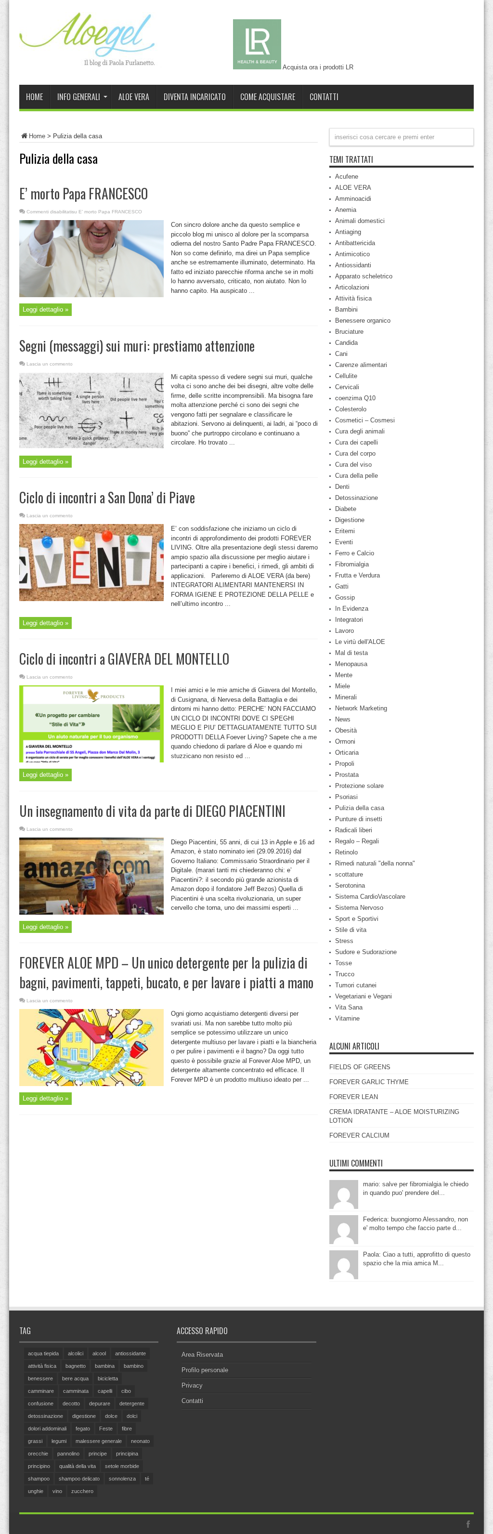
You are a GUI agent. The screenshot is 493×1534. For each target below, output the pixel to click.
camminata (76, 1391)
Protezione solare (359, 785)
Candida (346, 342)
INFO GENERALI (78, 97)
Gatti (342, 586)
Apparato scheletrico (363, 276)
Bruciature (349, 331)
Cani (341, 353)
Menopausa (351, 664)
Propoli (344, 763)
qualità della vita (77, 1466)
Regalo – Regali (357, 841)
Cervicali (347, 387)
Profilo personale (205, 1370)
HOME (34, 97)
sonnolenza (122, 1479)
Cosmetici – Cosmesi (365, 420)
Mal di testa (351, 652)
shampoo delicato (79, 1479)
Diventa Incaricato (195, 97)
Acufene (346, 176)
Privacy (192, 1385)
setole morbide (122, 1466)
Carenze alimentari (361, 364)
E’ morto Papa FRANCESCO (83, 193)
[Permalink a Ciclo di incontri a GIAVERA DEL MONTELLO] (91, 760)
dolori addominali (47, 1428)
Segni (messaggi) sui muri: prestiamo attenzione (137, 345)
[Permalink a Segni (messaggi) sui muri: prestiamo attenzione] (91, 446)
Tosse (343, 963)
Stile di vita (350, 929)
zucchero (82, 1491)
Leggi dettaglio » (45, 309)
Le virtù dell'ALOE (360, 641)
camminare (41, 1391)
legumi (59, 1441)
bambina (105, 1366)
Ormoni (345, 741)
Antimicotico (352, 254)
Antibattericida (355, 243)
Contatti (324, 97)
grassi (35, 1441)
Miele (342, 686)
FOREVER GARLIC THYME (369, 1082)
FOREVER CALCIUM (359, 1135)
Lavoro (344, 630)
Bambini (346, 309)
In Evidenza (351, 608)
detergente (131, 1403)
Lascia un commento (49, 364)
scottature (349, 874)
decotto (71, 1403)
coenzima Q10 (355, 398)
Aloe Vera (133, 97)
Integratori (349, 619)
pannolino (68, 1453)
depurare (99, 1403)
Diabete (345, 508)
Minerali (346, 697)
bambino (133, 1366)
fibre (127, 1428)
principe (98, 1453)
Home (37, 136)
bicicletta (108, 1378)
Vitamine (347, 1018)
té (147, 1479)
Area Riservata (202, 1354)
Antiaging (348, 232)
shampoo (39, 1479)
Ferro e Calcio (354, 553)
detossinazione (45, 1416)
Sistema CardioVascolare (370, 896)
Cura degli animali (360, 431)
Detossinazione (356, 497)
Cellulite (346, 376)
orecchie (38, 1453)
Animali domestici (360, 220)
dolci (132, 1416)
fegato (83, 1428)
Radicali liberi (353, 830)
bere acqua (75, 1378)
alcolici (75, 1353)
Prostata (347, 774)
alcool (99, 1353)
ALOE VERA (353, 187)
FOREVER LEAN (353, 1097)
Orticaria (347, 752)
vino (57, 1491)
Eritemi (345, 531)
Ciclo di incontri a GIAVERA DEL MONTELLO (124, 659)
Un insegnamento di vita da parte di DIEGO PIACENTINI (152, 811)
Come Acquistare (267, 97)
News (342, 719)
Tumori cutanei (355, 985)
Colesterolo (350, 409)
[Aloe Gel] (91, 60)
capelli (105, 1391)
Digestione (349, 520)
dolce (111, 1416)
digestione (84, 1416)
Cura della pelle (356, 475)
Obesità (346, 730)
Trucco (344, 974)
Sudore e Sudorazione (366, 952)
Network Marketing (361, 708)
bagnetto (75, 1366)
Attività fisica (353, 298)
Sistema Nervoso (359, 907)
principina (127, 1453)
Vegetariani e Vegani (363, 996)
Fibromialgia (352, 564)
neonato (140, 1441)
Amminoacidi (353, 198)
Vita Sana (349, 1007)
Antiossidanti (353, 265)
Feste (106, 1428)
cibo (126, 1391)
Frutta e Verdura (357, 575)
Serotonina (350, 885)
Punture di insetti (358, 819)
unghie (35, 1491)
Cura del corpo (355, 453)
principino (39, 1466)
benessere (40, 1378)
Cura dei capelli (356, 442)
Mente (343, 675)
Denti (342, 486)
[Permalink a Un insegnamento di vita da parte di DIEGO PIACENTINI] (91, 912)
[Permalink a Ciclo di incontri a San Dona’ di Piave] (91, 599)
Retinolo (346, 852)
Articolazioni (352, 287)
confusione (40, 1403)
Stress (344, 940)
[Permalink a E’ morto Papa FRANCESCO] (91, 295)
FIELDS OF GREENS (359, 1067)
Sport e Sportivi (356, 918)
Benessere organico (362, 320)
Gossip (345, 597)
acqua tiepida (43, 1353)
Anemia (345, 209)
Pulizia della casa (359, 808)
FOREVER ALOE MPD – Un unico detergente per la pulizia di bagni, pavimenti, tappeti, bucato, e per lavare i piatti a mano (166, 972)
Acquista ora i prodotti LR (317, 67)
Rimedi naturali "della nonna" (375, 863)
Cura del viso (353, 464)
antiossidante (130, 1353)
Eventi (344, 542)
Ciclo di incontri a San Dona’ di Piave (107, 497)
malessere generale (99, 1441)
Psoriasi (346, 796)
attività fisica (42, 1366)
